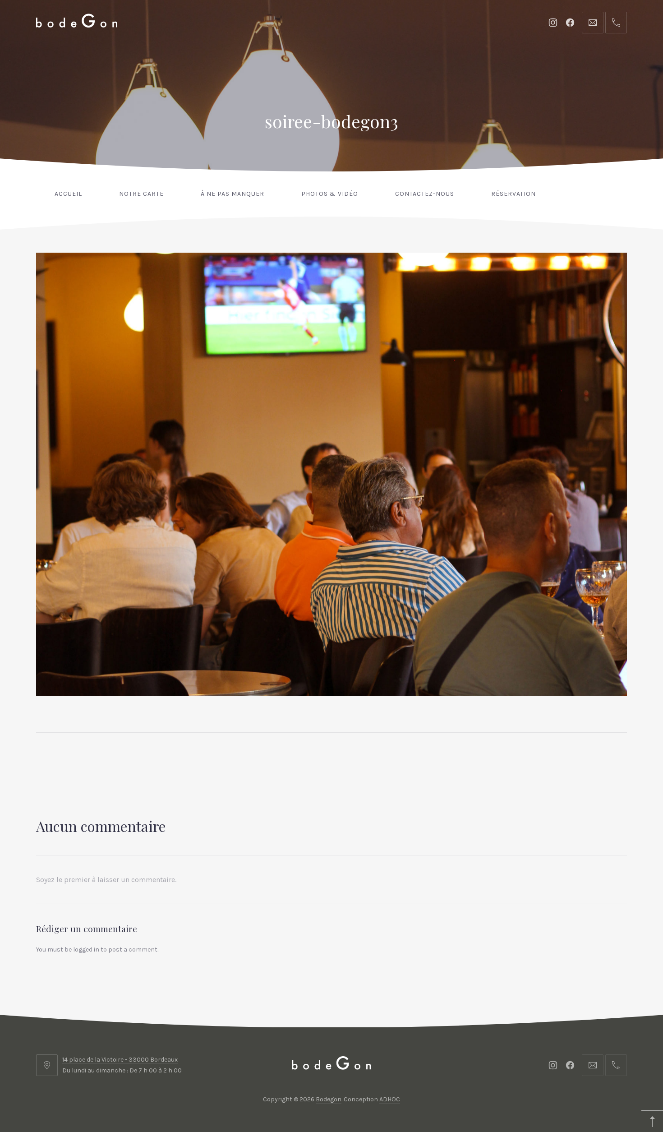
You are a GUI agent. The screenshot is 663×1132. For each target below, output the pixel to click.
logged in (86, 949)
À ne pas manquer (232, 194)
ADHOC (389, 1099)
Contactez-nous (424, 194)
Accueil (68, 194)
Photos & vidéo (329, 194)
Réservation (513, 194)
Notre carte (141, 194)
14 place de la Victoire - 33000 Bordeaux (120, 1059)
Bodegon (328, 1099)
